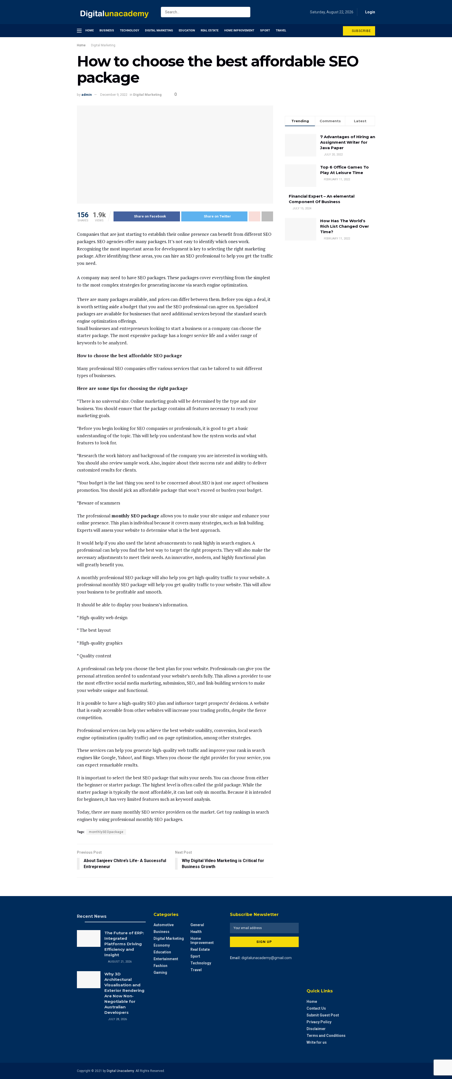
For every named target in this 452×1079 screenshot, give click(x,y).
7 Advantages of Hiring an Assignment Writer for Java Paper (347, 142)
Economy (162, 945)
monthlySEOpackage (106, 832)
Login (369, 12)
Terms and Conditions (326, 1035)
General (197, 925)
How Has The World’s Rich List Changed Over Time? (344, 226)
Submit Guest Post (323, 1015)
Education (187, 30)
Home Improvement (239, 30)
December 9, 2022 (113, 95)
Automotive (164, 925)
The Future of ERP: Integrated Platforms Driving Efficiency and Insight (124, 943)
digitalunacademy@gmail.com (266, 958)
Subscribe (361, 31)
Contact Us (316, 1008)
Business (106, 30)
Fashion (160, 966)
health (196, 932)
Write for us (317, 1042)
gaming (160, 972)
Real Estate (209, 30)
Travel (281, 30)
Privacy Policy (319, 1022)
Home (89, 30)
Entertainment (166, 959)
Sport (265, 30)
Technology (129, 30)
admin (86, 95)
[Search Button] (245, 12)
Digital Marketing (159, 30)
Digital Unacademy (120, 1071)
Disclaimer (316, 1029)
